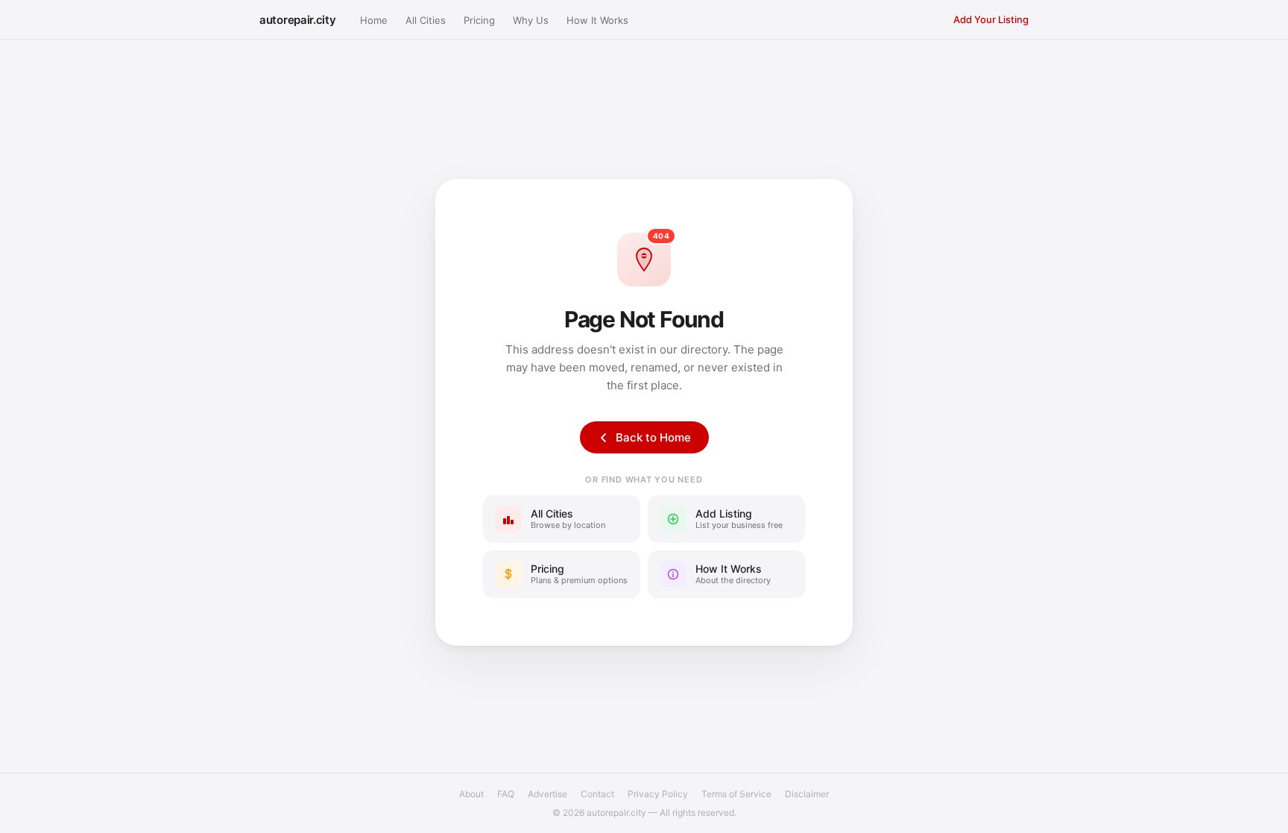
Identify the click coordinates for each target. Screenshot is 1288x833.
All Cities (425, 20)
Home (374, 20)
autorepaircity (297, 20)
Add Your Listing (991, 19)
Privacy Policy (658, 793)
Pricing (479, 20)
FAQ (505, 793)
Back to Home (653, 437)
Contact (597, 793)
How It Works (597, 20)
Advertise (547, 793)
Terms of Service (736, 793)
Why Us (531, 20)
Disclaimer (807, 793)
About (471, 793)
